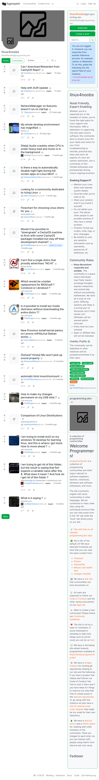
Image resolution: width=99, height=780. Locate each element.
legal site (81, 605)
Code (76, 775)
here (92, 640)
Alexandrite (79, 564)
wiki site (89, 579)
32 (24, 273)
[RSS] (55, 60)
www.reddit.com (28, 214)
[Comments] (14, 70)
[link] (29, 79)
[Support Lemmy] (53, 3)
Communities (29, 3)
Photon (77, 561)
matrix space (88, 723)
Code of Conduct (78, 598)
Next (5, 516)
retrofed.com (26, 501)
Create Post (44, 3)
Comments (17, 60)
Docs (69, 775)
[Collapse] (72, 402)
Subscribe (82, 28)
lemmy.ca (25, 131)
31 (24, 490)
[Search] (78, 3)
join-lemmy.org (88, 775)
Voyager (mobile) (82, 573)
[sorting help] (52, 60)
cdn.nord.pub (26, 291)
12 (24, 80)
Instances (60, 775)
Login (83, 3)
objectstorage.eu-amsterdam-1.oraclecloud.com (41, 480)
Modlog (73, 382)
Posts (6, 60)
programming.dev (78, 461)
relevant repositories (83, 697)
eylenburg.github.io (29, 422)
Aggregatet (13, 3)
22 (24, 456)
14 (24, 159)
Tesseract (78, 558)
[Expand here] (14, 128)
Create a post (82, 34)
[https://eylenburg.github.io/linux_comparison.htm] (14, 419)
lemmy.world (26, 266)
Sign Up (92, 3)
